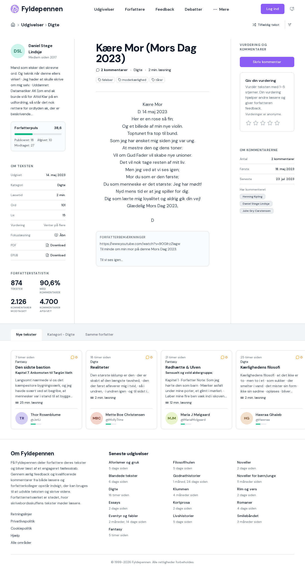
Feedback (165, 9)
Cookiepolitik (21, 528)
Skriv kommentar (267, 62)
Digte (53, 25)
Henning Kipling (252, 196)
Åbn (62, 235)
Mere (224, 9)
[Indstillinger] (292, 9)
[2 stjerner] (256, 123)
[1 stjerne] (248, 123)
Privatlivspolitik (23, 521)
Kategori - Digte (61, 334)
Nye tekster (26, 334)
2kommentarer (282, 159)
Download (57, 245)
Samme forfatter (99, 334)
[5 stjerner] (277, 123)
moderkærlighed (134, 80)
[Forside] (13, 25)
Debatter (193, 9)
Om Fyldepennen (32, 453)
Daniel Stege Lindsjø (256, 203)
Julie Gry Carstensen (257, 211)
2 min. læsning (159, 70)
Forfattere (135, 9)
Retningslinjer (21, 514)
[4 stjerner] (270, 123)
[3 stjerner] (263, 123)
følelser (107, 80)
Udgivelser (104, 9)
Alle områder (21, 542)
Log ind (272, 8)
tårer (159, 80)
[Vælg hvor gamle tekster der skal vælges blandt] (289, 25)
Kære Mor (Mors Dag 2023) (146, 53)
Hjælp (15, 535)
